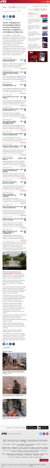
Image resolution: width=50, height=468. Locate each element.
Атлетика (39, 444)
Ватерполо (33, 444)
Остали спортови (21, 445)
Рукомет (27, 444)
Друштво (35, 440)
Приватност (4, 464)
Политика (9, 440)
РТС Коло (14, 451)
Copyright (10, 464)
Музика (21, 447)
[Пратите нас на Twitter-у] (40, 433)
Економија (40, 440)
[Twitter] (7, 16)
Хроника (30, 440)
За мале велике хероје (35, 448)
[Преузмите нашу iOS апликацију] (43, 427)
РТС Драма (30, 450)
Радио (3, 453)
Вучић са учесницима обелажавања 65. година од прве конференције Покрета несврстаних (34, 33)
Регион (14, 440)
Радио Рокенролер (11, 454)
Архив (41, 454)
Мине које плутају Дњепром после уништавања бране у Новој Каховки (12, 272)
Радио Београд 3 (28, 453)
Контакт (12, 457)
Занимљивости (15, 447)
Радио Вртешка (28, 454)
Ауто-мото (44, 444)
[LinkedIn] (10, 16)
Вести (4, 440)
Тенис (18, 444)
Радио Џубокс (20, 454)
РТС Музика (27, 451)
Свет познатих (39, 447)
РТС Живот (37, 450)
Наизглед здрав (44, 448)
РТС (9, 457)
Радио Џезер (36, 454)
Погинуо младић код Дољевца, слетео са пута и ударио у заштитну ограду (35, 39)
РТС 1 (6, 450)
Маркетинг (17, 457)
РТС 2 (10, 450)
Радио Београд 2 (19, 453)
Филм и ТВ (5, 448)
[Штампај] (13, 16)
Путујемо (33, 447)
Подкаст (37, 441)
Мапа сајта (44, 460)
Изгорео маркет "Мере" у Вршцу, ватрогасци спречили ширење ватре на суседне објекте (34, 27)
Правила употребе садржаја (19, 464)
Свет (18, 440)
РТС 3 (14, 450)
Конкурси (31, 457)
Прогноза (31, 9)
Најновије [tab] (30, 13)
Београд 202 (36, 453)
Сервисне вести (23, 441)
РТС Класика (44, 450)
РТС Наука (24, 450)
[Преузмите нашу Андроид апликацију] (31, 427)
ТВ (3, 450)
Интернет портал (38, 457)
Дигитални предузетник (23, 448)
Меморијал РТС (29, 445)
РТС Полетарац (34, 451)
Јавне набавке (24, 457)
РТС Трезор (20, 451)
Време (17, 441)
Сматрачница (31, 441)
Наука (9, 448)
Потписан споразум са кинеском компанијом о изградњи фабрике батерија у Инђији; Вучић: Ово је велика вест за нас (34, 47)
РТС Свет (19, 450)
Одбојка (22, 444)
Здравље (46, 447)
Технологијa (27, 447)
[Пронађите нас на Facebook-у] (44, 433)
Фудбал (8, 444)
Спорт (4, 444)
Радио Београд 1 (10, 453)
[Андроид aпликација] (38, 56)
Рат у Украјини (6, 347)
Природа (14, 448)
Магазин (4, 447)
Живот (8, 447)
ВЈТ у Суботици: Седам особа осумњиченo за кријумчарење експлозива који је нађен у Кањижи (34, 21)
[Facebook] (4, 16)
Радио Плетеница (44, 453)
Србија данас (23, 440)
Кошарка (13, 444)
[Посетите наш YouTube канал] (47, 433)
